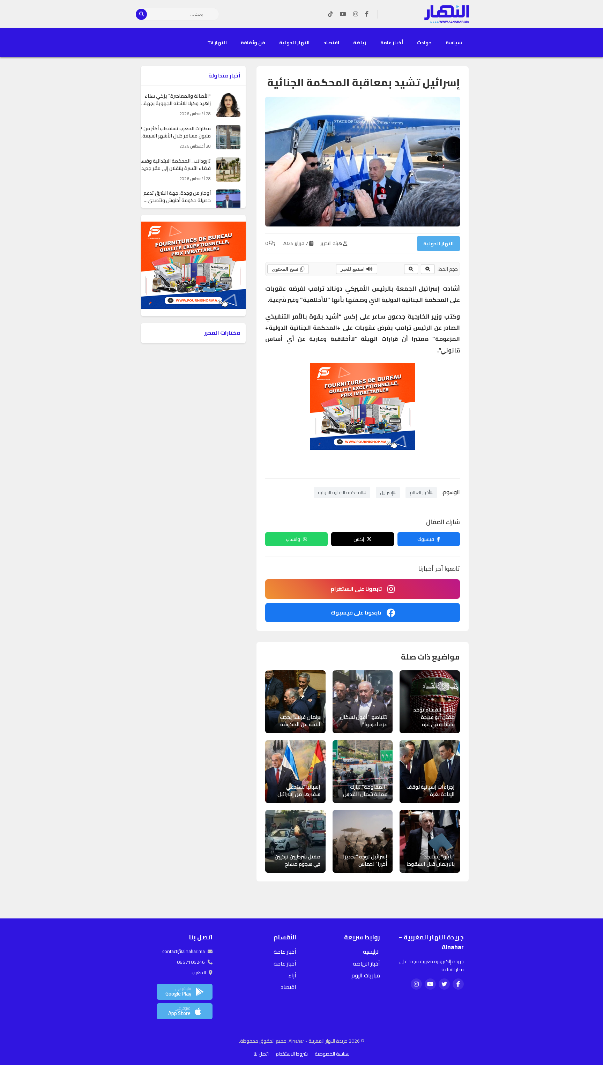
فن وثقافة (253, 42)
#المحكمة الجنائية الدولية (342, 492)
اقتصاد (331, 42)
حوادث (424, 42)
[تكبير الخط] (411, 269)
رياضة (359, 42)
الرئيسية (371, 951)
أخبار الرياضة (366, 963)
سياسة (454, 42)
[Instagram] (355, 14)
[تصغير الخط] (428, 269)
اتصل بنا (261, 1054)
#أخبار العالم (421, 492)
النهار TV (217, 42)
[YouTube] (343, 14)
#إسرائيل (388, 492)
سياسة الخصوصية (332, 1054)
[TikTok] (330, 14)
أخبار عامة (391, 42)
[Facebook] (366, 14)
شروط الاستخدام (292, 1054)
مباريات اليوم (365, 975)
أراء (292, 975)
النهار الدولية (294, 42)
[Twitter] (444, 984)
